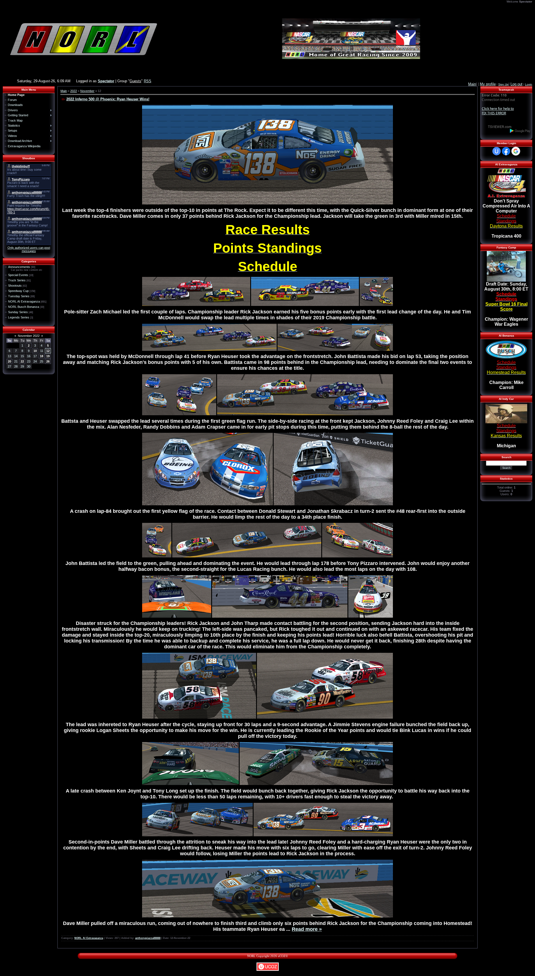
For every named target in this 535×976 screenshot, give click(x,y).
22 (22, 361)
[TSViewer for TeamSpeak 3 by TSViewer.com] (497, 126)
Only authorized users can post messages (29, 249)
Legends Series (18, 317)
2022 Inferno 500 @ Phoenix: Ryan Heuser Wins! (107, 99)
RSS (147, 81)
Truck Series (17, 280)
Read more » (307, 929)
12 (48, 350)
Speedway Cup (18, 291)
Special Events (18, 275)
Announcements (19, 267)
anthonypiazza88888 (147, 938)
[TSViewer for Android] (520, 130)
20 (9, 361)
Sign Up (503, 84)
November (87, 91)
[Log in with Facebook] (506, 151)
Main (63, 91)
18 (41, 356)
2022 (73, 91)
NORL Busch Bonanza (23, 306)
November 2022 (29, 335)
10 (35, 350)
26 (48, 361)
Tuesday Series (19, 296)
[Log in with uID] (496, 151)
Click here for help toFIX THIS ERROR (498, 110)
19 (48, 356)
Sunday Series (18, 312)
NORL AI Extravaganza (24, 301)
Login (528, 84)
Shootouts (15, 285)
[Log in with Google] (515, 151)
